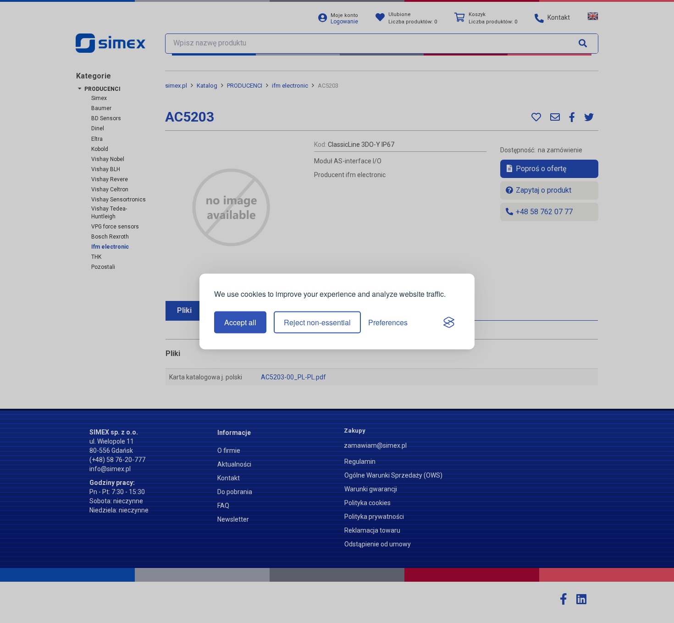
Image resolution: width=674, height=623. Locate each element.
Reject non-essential (317, 322)
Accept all (240, 322)
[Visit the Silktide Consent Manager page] (449, 323)
